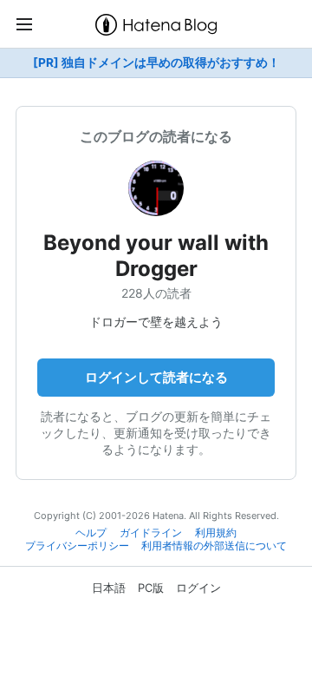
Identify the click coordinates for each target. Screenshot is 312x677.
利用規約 (216, 533)
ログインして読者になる (156, 377)
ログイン (198, 588)
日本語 (109, 588)
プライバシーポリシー (77, 546)
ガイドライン (151, 533)
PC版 (151, 588)
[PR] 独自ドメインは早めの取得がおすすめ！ (156, 62)
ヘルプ (91, 533)
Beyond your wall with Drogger (156, 255)
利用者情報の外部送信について (214, 546)
